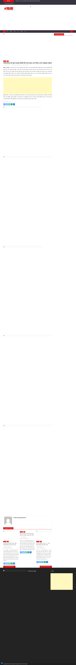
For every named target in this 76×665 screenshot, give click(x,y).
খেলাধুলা (21, 31)
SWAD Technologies (23, 663)
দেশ (17, 31)
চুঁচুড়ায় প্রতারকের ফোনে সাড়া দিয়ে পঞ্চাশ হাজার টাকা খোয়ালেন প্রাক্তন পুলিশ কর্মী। (27, 534)
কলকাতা (11, 31)
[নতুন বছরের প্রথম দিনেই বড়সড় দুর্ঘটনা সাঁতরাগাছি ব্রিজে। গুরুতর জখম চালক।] (11, 535)
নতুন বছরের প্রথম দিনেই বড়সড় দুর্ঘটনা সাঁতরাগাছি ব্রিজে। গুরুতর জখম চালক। (10, 544)
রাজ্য (14, 31)
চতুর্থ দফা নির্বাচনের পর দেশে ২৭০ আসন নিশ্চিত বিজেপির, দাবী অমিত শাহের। (43, 544)
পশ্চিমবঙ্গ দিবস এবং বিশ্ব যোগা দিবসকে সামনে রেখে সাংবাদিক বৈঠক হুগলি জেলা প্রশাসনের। (27, 1)
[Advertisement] (38, 21)
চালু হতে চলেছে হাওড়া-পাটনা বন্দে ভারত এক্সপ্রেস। (46, 566)
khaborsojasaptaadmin (16, 65)
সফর (25, 31)
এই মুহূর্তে (5, 61)
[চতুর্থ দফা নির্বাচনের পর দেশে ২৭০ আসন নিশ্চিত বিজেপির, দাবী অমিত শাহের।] (44, 535)
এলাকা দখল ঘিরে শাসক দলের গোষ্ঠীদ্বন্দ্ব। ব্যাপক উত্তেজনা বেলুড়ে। (10, 566)
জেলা (7, 31)
